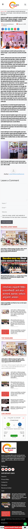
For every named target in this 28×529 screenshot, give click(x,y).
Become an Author (6, 488)
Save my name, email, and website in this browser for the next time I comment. (14, 216)
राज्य (5, 11)
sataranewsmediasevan (16, 174)
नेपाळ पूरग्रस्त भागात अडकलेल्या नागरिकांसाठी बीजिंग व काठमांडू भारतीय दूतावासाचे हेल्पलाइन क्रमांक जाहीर (18, 401)
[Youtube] (6, 469)
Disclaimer (4, 485)
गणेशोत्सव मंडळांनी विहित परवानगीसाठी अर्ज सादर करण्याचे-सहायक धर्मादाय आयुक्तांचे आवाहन (18, 332)
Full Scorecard (14, 435)
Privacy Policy (5, 479)
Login (2, 491)
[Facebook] (2, 469)
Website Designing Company (16, 523)
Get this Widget (14, 437)
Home (2, 11)
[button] (25, 4)
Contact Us (4, 482)
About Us (3, 476)
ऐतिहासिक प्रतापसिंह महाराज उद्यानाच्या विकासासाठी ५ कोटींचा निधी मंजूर (18, 407)
